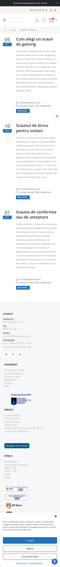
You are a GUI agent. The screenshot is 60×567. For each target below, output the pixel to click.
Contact (8, 383)
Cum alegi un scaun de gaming (34, 41)
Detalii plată (10, 425)
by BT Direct (36, 428)
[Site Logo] (16, 20)
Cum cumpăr (11, 421)
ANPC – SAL (10, 471)
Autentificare (11, 461)
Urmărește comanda (15, 464)
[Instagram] (51, 10)
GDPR (7, 477)
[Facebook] (46, 10)
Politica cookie (22, 563)
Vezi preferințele (30, 556)
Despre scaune (26, 106)
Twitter (13, 354)
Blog (6, 386)
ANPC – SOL (10, 468)
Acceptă (30, 540)
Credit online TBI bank (16, 431)
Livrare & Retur (12, 415)
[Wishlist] (44, 20)
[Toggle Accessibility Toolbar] (54, 561)
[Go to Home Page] (5, 30)
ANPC (7, 474)
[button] (55, 516)
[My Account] (37, 20)
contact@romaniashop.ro (17, 336)
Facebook (6, 354)
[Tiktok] (55, 10)
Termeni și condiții (14, 370)
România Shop (33, 102)
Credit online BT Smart (16, 428)
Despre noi (10, 379)
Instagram (20, 354)
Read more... (22, 111)
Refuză (30, 548)
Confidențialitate (36, 563)
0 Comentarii (44, 106)
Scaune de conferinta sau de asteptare (36, 214)
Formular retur (12, 418)
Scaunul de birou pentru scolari (32, 128)
